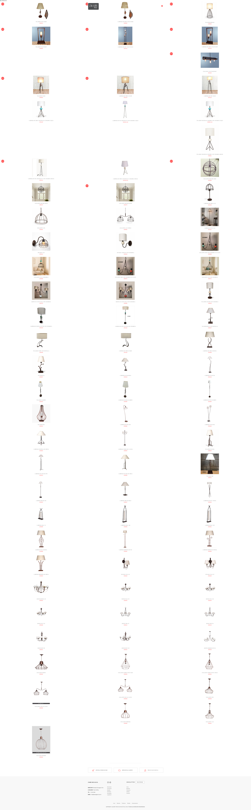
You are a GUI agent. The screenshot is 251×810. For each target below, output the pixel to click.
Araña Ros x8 (41, 648)
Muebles (108, 790)
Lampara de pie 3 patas (209, 500)
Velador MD (209, 476)
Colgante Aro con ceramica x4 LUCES (125, 277)
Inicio (103, 5)
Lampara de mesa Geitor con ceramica (41, 326)
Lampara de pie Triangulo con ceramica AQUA (125, 120)
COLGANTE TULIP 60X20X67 (210, 71)
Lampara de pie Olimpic (209, 400)
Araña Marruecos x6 (210, 648)
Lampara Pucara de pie (41, 473)
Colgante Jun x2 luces (41, 706)
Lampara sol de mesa (41, 549)
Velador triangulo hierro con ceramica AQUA (210, 120)
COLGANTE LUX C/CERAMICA (41, 277)
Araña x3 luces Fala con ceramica (41, 301)
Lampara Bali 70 (41, 525)
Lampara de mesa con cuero (125, 21)
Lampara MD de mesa (125, 500)
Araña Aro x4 (209, 623)
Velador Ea (41, 375)
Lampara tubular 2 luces (125, 449)
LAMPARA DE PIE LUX (209, 228)
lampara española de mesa (41, 449)
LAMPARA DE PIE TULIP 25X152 (125, 47)
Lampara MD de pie (41, 500)
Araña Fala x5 (41, 623)
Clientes (127, 5)
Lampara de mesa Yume (125, 350)
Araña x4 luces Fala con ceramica (125, 301)
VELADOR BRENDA (209, 22)
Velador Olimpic (41, 400)
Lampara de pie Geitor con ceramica (125, 326)
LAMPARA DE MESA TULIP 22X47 (210, 46)
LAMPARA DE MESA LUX (210, 203)
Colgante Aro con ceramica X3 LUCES (209, 252)
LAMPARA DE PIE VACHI (210, 96)
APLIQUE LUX (41, 252)
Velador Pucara (209, 449)
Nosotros (110, 5)
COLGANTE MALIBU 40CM (209, 178)
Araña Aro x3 (125, 623)
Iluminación (109, 788)
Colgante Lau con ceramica (210, 277)
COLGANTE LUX (41, 228)
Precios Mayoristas (153, 770)
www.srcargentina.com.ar (122, 806)
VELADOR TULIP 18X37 (41, 46)
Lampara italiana (210, 424)
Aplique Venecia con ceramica (125, 252)
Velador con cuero (41, 21)
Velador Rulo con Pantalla (210, 326)
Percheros (109, 791)
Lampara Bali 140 (125, 525)
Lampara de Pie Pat (125, 424)
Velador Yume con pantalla (41, 350)
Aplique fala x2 (209, 574)
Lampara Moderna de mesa (41, 574)
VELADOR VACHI (41, 96)
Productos (119, 5)
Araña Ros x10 (125, 648)
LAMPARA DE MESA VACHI (125, 96)
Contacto (128, 793)
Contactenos (137, 5)
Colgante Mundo (41, 755)
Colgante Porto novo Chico (210, 672)
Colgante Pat (210, 697)
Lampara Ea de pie (210, 375)
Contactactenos (135, 803)
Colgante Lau (210, 721)
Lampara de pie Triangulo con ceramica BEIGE (41, 178)
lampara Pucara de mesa (125, 473)
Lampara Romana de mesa (210, 549)
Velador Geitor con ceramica (209, 301)
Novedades (109, 793)
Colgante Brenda (125, 721)
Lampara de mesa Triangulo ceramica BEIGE (125, 178)
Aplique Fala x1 (125, 574)
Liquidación (109, 794)
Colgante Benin (41, 672)
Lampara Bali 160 (210, 525)
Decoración (109, 787)
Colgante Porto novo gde (125, 672)
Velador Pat (41, 424)
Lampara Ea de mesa (125, 375)
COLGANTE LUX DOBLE (125, 228)
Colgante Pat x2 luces (125, 697)
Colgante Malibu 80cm (125, 203)
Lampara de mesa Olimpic (125, 400)
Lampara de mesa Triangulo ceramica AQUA (41, 120)
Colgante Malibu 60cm (41, 203)
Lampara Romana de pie (125, 549)
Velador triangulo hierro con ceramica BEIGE (209, 154)
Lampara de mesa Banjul (210, 350)
